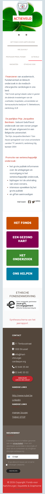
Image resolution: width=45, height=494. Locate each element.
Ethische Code (29, 64)
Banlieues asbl (22, 489)
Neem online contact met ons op (22, 378)
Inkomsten (14, 64)
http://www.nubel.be (22, 395)
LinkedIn (16, 399)
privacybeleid (18, 443)
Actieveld (35, 57)
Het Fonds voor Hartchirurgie (22, 42)
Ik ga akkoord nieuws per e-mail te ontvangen (21, 463)
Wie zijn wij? (22, 50)
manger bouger (20, 412)
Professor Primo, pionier (16, 57)
